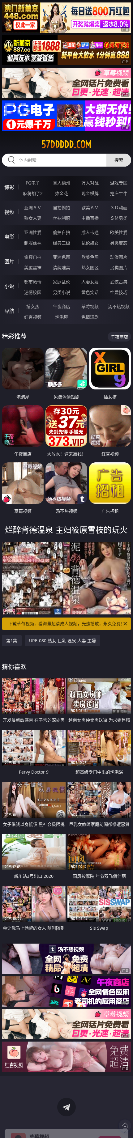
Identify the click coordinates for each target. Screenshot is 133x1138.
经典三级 (61, 243)
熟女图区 (90, 267)
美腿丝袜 (32, 267)
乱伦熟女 (90, 243)
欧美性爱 (118, 232)
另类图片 (118, 267)
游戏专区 (118, 183)
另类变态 (118, 243)
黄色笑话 (90, 292)
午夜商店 (61, 306)
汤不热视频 (119, 306)
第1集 (11, 640)
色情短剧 (90, 317)
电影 (9, 236)
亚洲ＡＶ (32, 207)
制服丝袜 (32, 243)
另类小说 (61, 292)
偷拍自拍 (61, 232)
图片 (9, 261)
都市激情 (32, 282)
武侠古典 (118, 282)
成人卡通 (90, 232)
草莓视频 (90, 306)
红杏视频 (32, 317)
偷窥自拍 (32, 257)
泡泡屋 (61, 317)
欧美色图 (90, 257)
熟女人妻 (32, 218)
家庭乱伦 (61, 282)
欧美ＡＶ (90, 207)
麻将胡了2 (33, 193)
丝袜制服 (61, 218)
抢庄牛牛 (118, 193)
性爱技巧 (118, 292)
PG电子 (33, 183)
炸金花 (61, 193)
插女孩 (32, 306)
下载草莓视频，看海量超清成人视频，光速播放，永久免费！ (66, 623)
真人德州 (61, 183)
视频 (9, 212)
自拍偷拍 (61, 207)
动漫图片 (118, 257)
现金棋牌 (90, 193)
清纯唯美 (61, 267)
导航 (9, 311)
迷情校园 (32, 292)
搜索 (118, 160)
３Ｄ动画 (118, 207)
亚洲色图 (61, 257)
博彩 (9, 187)
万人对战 (90, 183)
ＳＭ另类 (118, 218)
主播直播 (90, 218)
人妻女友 (90, 282)
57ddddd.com (66, 144)
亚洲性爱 (32, 232)
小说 (9, 286)
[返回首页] (125, 1125)
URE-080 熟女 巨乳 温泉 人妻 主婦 (62, 640)
